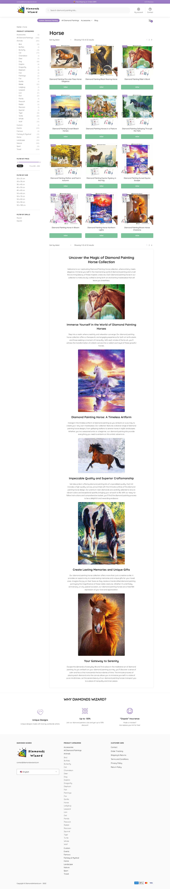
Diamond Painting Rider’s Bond (137, 79)
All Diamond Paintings (25, 38)
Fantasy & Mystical (24, 134)
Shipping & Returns (118, 755)
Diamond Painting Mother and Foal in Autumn (65, 179)
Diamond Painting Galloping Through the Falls (137, 129)
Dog (20, 61)
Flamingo (22, 76)
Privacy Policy (116, 763)
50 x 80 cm (21, 199)
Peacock (22, 101)
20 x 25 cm (21, 178)
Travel (19, 149)
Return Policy (116, 767)
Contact (150, 12)
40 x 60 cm (21, 190)
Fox (20, 78)
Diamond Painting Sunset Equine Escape (137, 179)
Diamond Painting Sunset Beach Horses (65, 129)
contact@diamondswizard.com (27, 2)
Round (19, 218)
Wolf (20, 121)
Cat (20, 53)
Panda (21, 99)
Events (19, 128)
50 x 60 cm (21, 193)
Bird (20, 44)
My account (138, 12)
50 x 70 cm (21, 196)
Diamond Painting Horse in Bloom (65, 227)
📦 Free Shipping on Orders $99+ (85, 2)
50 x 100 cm (21, 205)
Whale (21, 119)
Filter (20, 166)
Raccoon (22, 107)
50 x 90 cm (21, 202)
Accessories (21, 35)
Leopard (22, 90)
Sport (19, 146)
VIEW (66, 87)
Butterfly (22, 50)
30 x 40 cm (21, 184)
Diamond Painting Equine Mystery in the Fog (101, 179)
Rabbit (21, 104)
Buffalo (21, 47)
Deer (20, 58)
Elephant (22, 70)
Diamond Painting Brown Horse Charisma (137, 228)
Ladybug (22, 87)
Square (19, 221)
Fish (20, 73)
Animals (20, 41)
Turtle (21, 116)
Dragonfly (22, 67)
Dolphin (21, 64)
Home (19, 27)
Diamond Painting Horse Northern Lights (101, 228)
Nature (19, 143)
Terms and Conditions (119, 759)
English (26, 772)
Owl (20, 96)
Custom (20, 125)
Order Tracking (117, 751)
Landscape (21, 140)
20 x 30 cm (21, 181)
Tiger (21, 113)
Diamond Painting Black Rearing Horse (101, 79)
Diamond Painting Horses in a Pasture (101, 128)
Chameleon (23, 56)
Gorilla (21, 81)
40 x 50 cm (21, 187)
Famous (20, 131)
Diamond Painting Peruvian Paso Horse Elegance (66, 80)
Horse (21, 84)
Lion (20, 93)
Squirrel (21, 110)
